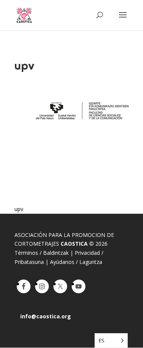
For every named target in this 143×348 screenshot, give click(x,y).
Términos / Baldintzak (41, 252)
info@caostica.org (45, 316)
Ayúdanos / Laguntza (76, 261)
